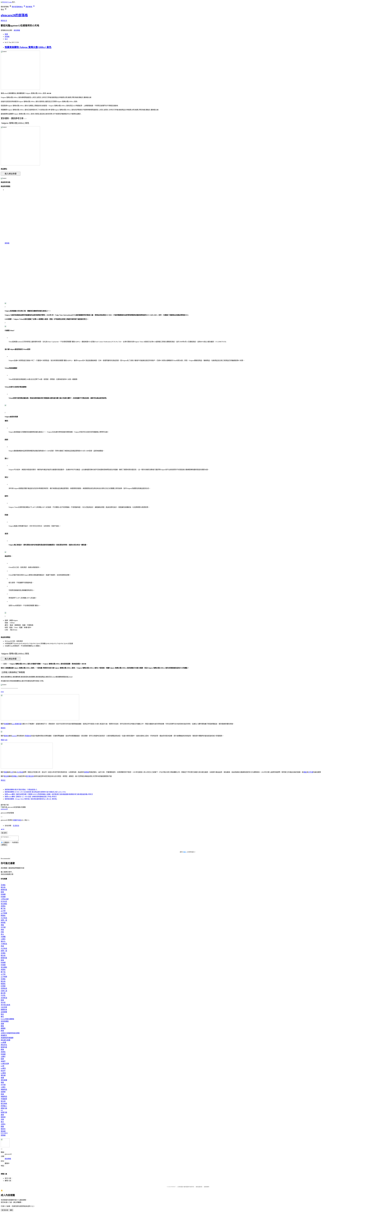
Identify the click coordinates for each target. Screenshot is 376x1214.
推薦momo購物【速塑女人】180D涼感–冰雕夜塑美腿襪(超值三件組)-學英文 (31, 796)
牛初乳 (3, 995)
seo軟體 (3, 1042)
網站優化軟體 (5, 1040)
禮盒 (305, 772)
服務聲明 (206, 1186)
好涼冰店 (4, 901)
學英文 (3, 780)
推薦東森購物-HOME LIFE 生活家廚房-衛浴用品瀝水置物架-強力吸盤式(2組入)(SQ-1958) (35, 792)
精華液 (3, 1117)
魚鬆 (2, 740)
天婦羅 (3, 937)
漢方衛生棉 (30, 776)
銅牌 (2, 1059)
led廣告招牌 (5, 1063)
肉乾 (2, 932)
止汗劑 (3, 911)
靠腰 (2, 1023)
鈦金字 (3, 1070)
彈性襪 (3, 1075)
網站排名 (4, 1045)
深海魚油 (4, 998)
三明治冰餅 (5, 899)
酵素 (2, 1000)
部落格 (7, 36)
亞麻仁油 (4, 991)
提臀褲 (3, 1135)
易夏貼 (3, 906)
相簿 (6, 34)
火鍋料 (3, 939)
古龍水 (3, 1124)
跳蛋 (2, 1094)
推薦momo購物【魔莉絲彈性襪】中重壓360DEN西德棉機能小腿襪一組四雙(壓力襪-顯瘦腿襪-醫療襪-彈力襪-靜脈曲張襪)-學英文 (49, 794)
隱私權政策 (199, 1186)
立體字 (3, 1056)
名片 (6, 39)
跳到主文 (4, 20)
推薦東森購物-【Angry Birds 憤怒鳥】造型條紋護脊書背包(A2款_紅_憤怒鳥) (31, 799)
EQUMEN (4, 1133)
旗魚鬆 (7, 243)
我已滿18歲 (5, 1210)
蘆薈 (2, 1115)
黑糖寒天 (4, 1035)
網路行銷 (4, 1108)
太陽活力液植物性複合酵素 (10, 1033)
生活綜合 (16, 825)
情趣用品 (4, 1089)
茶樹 (2, 1119)
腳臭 (2, 892)
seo (2, 1110)
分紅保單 (4, 1007)
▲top (2, 829)
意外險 (3, 1002)
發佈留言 (4, 845)
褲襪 (2, 1078)
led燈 (2, 1066)
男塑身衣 (28, 736)
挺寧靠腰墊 (5, 1021)
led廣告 (3, 1068)
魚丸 (2, 934)
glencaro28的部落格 (14, 15)
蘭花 (2, 1016)
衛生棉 (6, 776)
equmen (14, 736)
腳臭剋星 (18, 724)
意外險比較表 (5, 1005)
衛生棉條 (4, 1103)
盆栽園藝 (4, 1012)
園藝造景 (4, 1009)
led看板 (3, 1073)
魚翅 (2, 946)
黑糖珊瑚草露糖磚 (7, 1038)
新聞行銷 (4, 1112)
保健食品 (4, 988)
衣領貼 (3, 885)
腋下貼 (3, 908)
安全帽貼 (4, 904)
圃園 (2, 1126)
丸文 (5, 740)
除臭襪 (6, 724)
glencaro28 (4, 809)
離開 (11, 1210)
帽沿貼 (3, 887)
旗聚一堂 (4, 920)
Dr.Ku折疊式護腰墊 (7, 1019)
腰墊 (2, 1026)
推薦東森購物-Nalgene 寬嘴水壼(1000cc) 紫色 (28, 47)
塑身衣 (3, 728)
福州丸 (3, 941)
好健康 (3, 986)
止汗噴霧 (4, 913)
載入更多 (4, 833)
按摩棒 (3, 1092)
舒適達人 (15, 776)
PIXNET (173, 1186)
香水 (2, 1122)
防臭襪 (3, 897)
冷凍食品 (4, 944)
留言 (19, 820)
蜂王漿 (3, 993)
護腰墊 (3, 1028)
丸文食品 (20, 772)
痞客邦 (15, 820)
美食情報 (17, 30)
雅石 (2, 1014)
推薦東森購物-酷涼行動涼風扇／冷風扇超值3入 (21, 789)
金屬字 (3, 1061)
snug (2, 691)
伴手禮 (310, 772)
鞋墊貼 (3, 915)
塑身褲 (3, 1131)
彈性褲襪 (4, 1080)
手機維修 (4, 1099)
